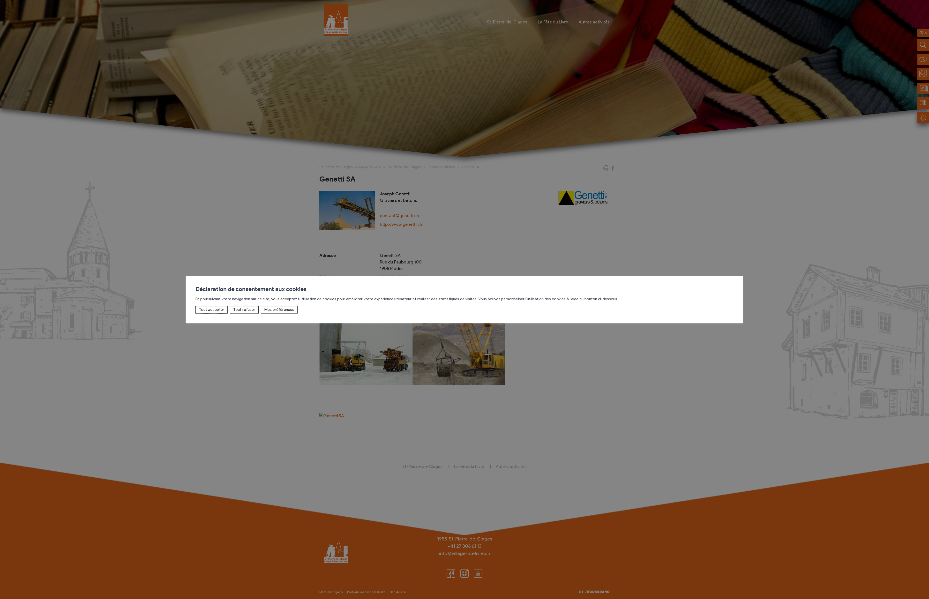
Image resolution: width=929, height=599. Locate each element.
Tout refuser (244, 309)
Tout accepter (211, 309)
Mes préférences (279, 309)
